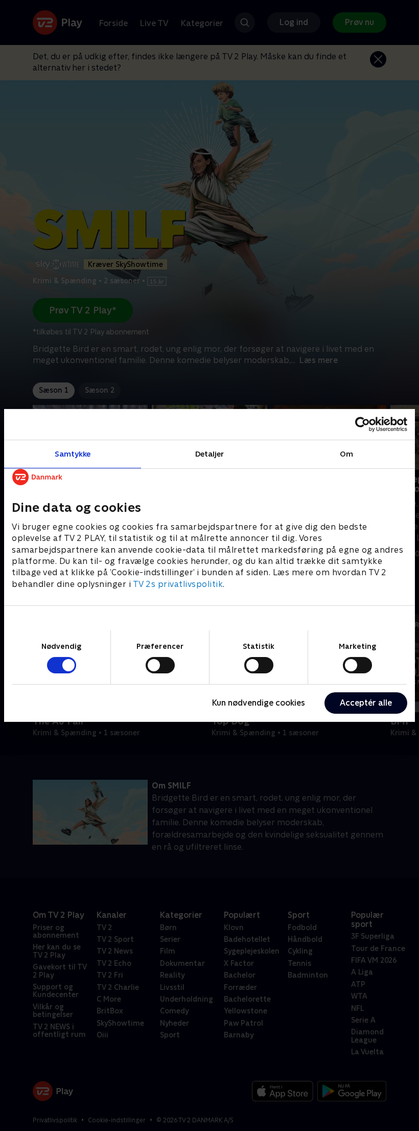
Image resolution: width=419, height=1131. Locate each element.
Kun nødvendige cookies (258, 703)
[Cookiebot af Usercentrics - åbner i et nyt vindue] (362, 424)
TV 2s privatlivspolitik (178, 584)
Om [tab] (346, 453)
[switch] (160, 665)
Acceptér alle (366, 703)
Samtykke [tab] (73, 453)
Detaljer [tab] (209, 453)
